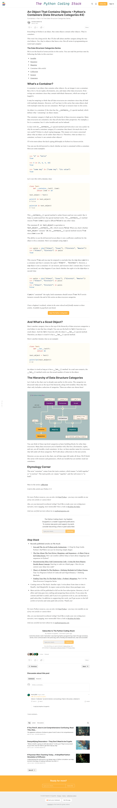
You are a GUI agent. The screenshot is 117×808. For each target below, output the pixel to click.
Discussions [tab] (40, 723)
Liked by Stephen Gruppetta (39, 696)
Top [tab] (29, 723)
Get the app (66, 800)
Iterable (33, 58)
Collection (34, 71)
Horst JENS (34, 694)
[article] (58, 732)
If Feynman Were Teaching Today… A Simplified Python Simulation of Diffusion (48, 756)
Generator (34, 78)
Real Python (62, 497)
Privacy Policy (71, 648)
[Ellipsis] (88, 694)
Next (84, 666)
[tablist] (34, 678)
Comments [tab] (31, 679)
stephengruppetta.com (62, 511)
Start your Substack (54, 800)
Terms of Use (66, 646)
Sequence (33, 62)
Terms (64, 796)
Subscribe (103, 4)
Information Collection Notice (58, 648)
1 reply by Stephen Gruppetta (41, 706)
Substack (50, 804)
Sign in (111, 4)
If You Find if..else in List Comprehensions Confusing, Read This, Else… (50, 729)
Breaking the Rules (74, 507)
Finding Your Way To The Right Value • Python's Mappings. (55, 578)
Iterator (33, 75)
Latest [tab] (34, 723)
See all (31, 770)
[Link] (25, 48)
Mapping (33, 65)
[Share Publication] (96, 3)
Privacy (59, 796)
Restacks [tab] (38, 679)
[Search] (92, 3)
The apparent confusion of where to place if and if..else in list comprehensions (50, 732)
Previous (34, 666)
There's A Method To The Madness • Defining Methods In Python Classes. (60, 570)
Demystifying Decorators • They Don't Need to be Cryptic (49, 741)
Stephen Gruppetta (36, 21)
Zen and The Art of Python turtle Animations (50, 547)
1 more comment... (32, 714)
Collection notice (71, 796)
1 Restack (46, 654)
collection (44, 484)
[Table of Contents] (2, 404)
